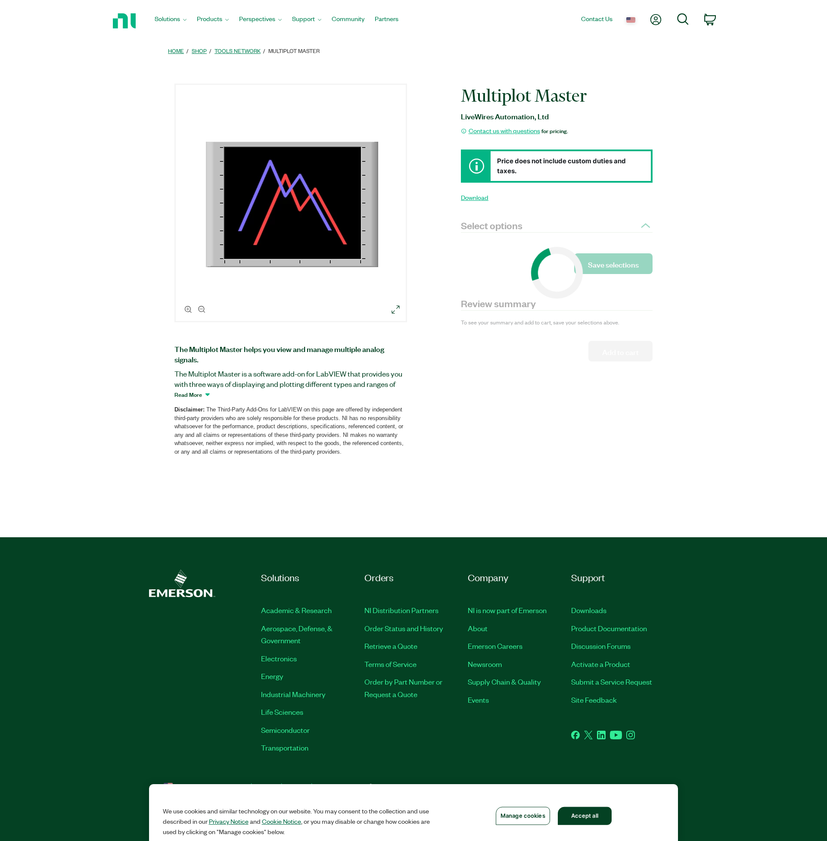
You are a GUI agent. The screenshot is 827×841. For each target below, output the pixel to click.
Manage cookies (523, 815)
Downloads (588, 610)
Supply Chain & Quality (504, 681)
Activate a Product (600, 664)
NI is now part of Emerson (507, 610)
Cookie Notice (281, 821)
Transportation (284, 747)
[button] (292, 204)
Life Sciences (282, 711)
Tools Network (238, 51)
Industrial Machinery (293, 694)
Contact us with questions (504, 130)
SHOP (199, 51)
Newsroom (485, 664)
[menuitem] (170, 21)
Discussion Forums (601, 646)
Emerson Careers (495, 646)
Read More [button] (188, 394)
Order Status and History (403, 628)
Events (478, 699)
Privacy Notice (229, 821)
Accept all (584, 815)
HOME (176, 51)
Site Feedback (594, 699)
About (478, 628)
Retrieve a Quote (390, 646)
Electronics (279, 658)
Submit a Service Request (611, 681)
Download (474, 197)
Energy (272, 676)
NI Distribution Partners (401, 610)
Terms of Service (390, 664)
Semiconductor (285, 730)
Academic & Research (296, 610)
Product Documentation (609, 628)
